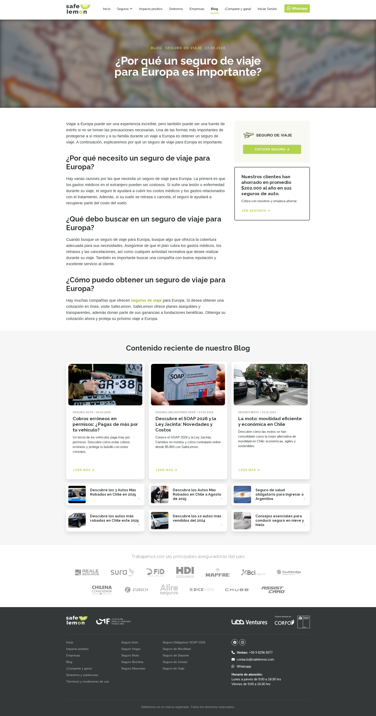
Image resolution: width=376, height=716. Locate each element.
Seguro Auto (129, 642)
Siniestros (176, 9)
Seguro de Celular (175, 662)
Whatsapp (243, 666)
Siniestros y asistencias (82, 675)
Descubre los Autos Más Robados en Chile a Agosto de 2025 (197, 494)
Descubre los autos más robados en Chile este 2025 (114, 518)
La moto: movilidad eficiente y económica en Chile (270, 421)
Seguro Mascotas (133, 668)
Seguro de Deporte (176, 655)
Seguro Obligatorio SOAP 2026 (184, 642)
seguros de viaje (146, 300)
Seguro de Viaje (183, 48)
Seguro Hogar (131, 649)
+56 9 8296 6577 (255, 652)
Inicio (106, 9)
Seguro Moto (130, 655)
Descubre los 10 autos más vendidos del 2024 (197, 518)
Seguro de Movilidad (177, 649)
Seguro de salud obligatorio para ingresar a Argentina (279, 494)
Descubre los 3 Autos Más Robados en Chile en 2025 (113, 492)
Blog (214, 9)
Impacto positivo (150, 9)
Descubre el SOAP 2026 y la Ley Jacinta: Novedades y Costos (185, 424)
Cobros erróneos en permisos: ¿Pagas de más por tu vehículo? (105, 424)
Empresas (197, 9)
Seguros (123, 9)
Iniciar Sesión (267, 9)
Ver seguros (254, 210)
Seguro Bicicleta (132, 662)
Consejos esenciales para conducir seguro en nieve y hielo (279, 520)
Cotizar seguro (271, 149)
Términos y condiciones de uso (87, 681)
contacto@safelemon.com (255, 659)
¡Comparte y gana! (238, 9)
